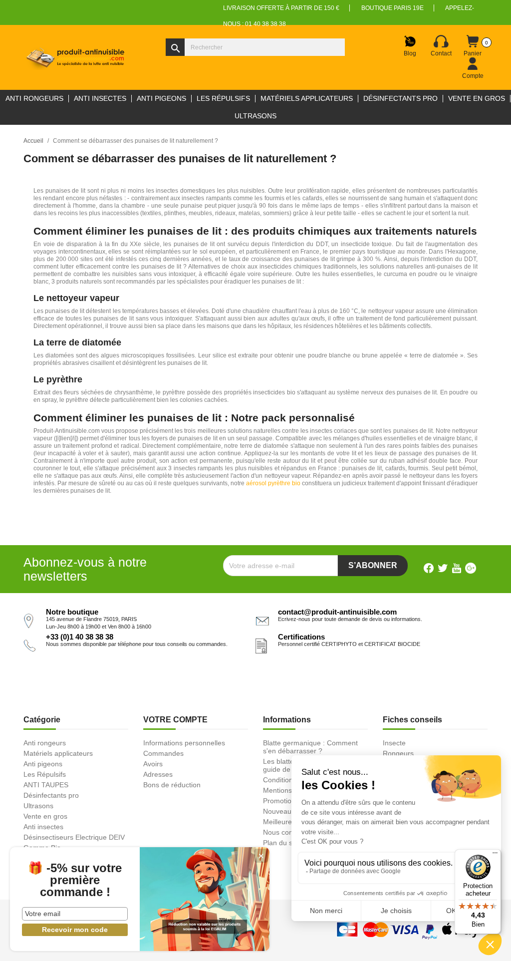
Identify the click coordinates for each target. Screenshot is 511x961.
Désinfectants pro (51, 795)
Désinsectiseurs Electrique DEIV (74, 837)
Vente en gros (45, 816)
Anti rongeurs (44, 743)
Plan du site (281, 843)
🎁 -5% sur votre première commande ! (75, 880)
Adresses (158, 774)
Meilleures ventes (290, 822)
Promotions (281, 801)
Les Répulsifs (44, 774)
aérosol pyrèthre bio (273, 483)
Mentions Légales (291, 790)
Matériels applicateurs (58, 753)
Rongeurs (398, 753)
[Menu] (495, 855)
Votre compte (175, 719)
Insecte (394, 743)
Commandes (163, 753)
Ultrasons (38, 806)
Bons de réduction (172, 785)
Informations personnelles (184, 743)
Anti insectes (43, 827)
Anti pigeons (42, 764)
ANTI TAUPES (45, 785)
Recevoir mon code (75, 930)
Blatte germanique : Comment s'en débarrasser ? (310, 747)
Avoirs (153, 764)
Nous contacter (287, 832)
